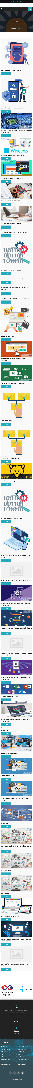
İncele (6, 74)
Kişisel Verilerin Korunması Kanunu (22, 1060)
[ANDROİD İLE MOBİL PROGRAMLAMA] (16, 53)
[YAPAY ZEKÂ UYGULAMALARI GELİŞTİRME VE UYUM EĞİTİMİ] (16, 954)
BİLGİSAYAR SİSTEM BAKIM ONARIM (10, 201)
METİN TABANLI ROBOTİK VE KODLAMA (11, 518)
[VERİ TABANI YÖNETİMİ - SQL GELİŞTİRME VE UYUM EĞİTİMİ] (16, 788)
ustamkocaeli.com (22, 1064)
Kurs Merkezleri (21, 1051)
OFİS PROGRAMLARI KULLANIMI (9, 697)
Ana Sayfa (13, 28)
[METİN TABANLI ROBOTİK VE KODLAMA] (16, 501)
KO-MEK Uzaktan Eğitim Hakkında (25, 1046)
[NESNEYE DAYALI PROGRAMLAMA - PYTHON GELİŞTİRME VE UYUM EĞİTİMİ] (16, 643)
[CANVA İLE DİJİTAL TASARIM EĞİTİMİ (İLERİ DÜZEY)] (16, 295)
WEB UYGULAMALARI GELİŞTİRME (10, 916)
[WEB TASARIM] (16, 883)
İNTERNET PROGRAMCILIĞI (8, 421)
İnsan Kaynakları (21, 1056)
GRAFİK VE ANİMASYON (7, 336)
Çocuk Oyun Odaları (6, 1059)
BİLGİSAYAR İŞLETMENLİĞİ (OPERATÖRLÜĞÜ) (13, 155)
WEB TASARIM (5, 893)
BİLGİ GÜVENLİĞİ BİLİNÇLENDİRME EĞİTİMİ (12, 108)
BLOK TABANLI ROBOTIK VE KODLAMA (11, 270)
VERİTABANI (4, 823)
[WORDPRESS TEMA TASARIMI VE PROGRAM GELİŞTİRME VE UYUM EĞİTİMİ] (16, 929)
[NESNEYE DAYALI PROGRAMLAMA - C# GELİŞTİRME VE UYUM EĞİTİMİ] (16, 593)
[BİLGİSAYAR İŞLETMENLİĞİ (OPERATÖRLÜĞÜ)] (16, 145)
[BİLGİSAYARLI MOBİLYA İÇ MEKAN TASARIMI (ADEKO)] (16, 229)
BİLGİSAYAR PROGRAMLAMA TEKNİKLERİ (12, 178)
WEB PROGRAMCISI (6, 871)
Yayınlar (4, 1067)
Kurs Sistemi (5, 1056)
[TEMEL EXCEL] (16, 727)
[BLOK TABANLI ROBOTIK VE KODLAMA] (16, 253)
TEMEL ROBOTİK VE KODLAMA (9, 753)
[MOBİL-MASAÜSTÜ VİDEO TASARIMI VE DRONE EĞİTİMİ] (16, 570)
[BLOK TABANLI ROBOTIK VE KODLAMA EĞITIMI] (16, 276)
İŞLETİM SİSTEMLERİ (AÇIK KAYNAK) (11, 481)
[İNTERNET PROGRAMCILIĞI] (16, 403)
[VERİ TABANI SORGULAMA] (16, 766)
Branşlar (4, 1054)
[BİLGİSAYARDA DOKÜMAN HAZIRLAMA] (16, 214)
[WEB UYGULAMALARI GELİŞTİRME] (16, 906)
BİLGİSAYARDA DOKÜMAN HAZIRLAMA (11, 224)
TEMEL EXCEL (5, 730)
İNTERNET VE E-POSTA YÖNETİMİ (10, 458)
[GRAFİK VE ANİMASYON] (16, 319)
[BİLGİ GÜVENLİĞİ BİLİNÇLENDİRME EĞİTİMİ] (16, 91)
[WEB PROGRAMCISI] (16, 861)
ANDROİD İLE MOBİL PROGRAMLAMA (11, 70)
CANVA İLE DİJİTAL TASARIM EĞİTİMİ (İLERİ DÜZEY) (15, 299)
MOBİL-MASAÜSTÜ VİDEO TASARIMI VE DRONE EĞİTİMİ (16, 580)
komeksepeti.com (6, 1064)
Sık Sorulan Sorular (22, 1049)
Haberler (19, 1054)
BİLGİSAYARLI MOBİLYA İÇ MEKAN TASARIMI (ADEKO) (15, 232)
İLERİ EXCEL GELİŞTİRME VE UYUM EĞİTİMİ (13, 383)
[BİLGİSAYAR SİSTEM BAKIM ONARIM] (16, 191)
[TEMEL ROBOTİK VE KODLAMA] (16, 743)
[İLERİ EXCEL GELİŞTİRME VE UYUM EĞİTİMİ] (16, 373)
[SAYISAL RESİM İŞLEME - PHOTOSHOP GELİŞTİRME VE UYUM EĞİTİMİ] (16, 709)
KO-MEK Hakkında (6, 1049)
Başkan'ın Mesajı (5, 1051)
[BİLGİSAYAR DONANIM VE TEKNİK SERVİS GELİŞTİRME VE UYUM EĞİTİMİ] (16, 121)
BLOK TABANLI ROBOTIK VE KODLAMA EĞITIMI (13, 279)
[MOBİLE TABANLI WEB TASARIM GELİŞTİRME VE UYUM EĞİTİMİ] (16, 538)
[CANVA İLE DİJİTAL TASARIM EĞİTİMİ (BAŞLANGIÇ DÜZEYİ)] (16, 285)
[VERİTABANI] (16, 813)
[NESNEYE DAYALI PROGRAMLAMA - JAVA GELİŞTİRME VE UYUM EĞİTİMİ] (16, 618)
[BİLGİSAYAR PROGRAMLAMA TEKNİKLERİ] (16, 168)
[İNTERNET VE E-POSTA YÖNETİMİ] (16, 441)
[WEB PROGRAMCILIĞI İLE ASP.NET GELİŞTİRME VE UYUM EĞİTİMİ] (16, 836)
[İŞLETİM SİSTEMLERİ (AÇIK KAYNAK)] (16, 471)
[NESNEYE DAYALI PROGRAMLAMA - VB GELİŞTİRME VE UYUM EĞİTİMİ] (16, 668)
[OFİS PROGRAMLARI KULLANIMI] (16, 689)
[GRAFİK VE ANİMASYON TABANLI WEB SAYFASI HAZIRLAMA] (16, 349)
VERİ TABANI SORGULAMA (8, 776)
